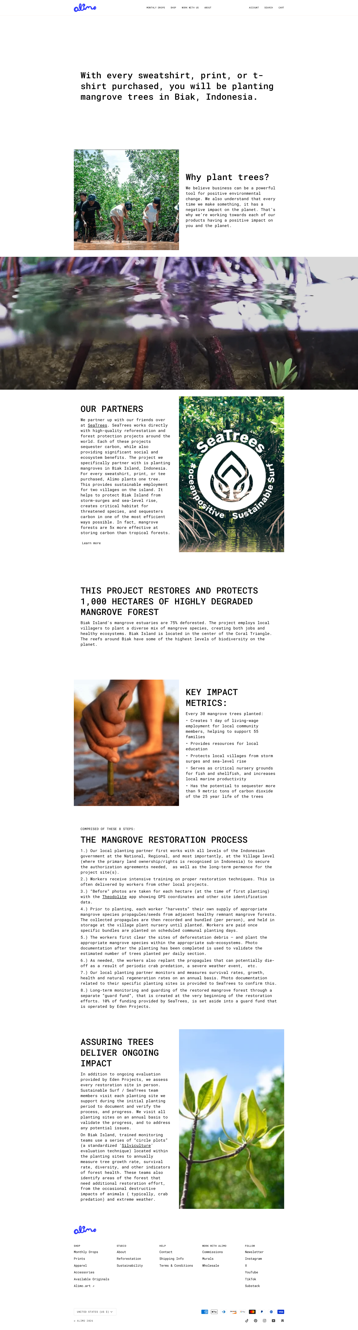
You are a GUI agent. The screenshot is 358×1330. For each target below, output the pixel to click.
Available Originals (91, 1279)
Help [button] (162, 1245)
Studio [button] (121, 1245)
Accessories (84, 1272)
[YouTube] (273, 1320)
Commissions (212, 1252)
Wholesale (210, 1265)
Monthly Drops (86, 1252)
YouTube (251, 1272)
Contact (165, 1252)
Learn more (91, 543)
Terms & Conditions (176, 1265)
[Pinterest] (255, 1320)
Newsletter (254, 1252)
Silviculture (136, 1145)
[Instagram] (264, 1320)
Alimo (81, 1320)
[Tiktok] (246, 1320)
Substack (252, 1286)
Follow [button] (250, 1245)
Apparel (80, 1265)
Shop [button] (77, 1245)
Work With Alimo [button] (214, 1245)
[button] (156, 7)
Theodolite (114, 896)
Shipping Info (171, 1258)
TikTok (250, 1279)
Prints (79, 1258)
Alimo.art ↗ (84, 1286)
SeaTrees (97, 425)
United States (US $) (93, 1311)
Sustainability (130, 1265)
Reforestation (129, 1258)
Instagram (253, 1258)
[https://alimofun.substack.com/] (282, 1320)
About (121, 1252)
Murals (207, 1258)
